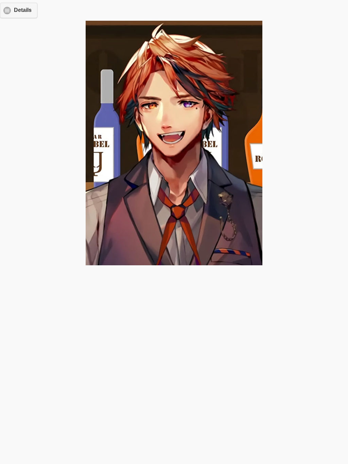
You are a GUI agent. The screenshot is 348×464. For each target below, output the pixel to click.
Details (23, 10)
